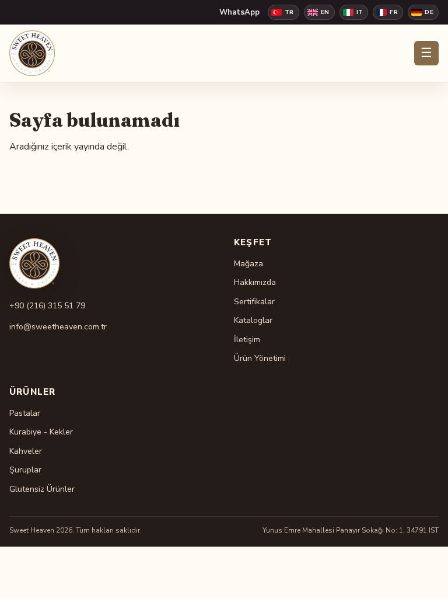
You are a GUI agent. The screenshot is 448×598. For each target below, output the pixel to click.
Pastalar (24, 413)
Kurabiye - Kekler (41, 431)
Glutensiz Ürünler (42, 489)
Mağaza (248, 263)
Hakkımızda (255, 282)
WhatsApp (239, 12)
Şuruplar (25, 469)
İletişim (247, 339)
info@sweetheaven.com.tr (58, 326)
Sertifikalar (254, 301)
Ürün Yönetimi (260, 358)
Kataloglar (253, 320)
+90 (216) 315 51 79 (47, 305)
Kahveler (25, 451)
